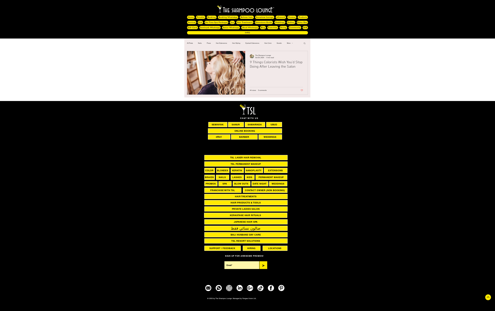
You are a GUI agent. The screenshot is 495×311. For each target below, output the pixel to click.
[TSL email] (208, 288)
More (289, 43)
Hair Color (268, 43)
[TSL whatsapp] (218, 288)
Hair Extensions (221, 43)
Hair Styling (236, 43)
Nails (200, 43)
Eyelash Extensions (252, 43)
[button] (304, 43)
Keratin (279, 43)
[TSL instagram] (229, 288)
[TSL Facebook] (271, 288)
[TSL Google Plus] (250, 288)
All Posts (190, 43)
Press (209, 43)
